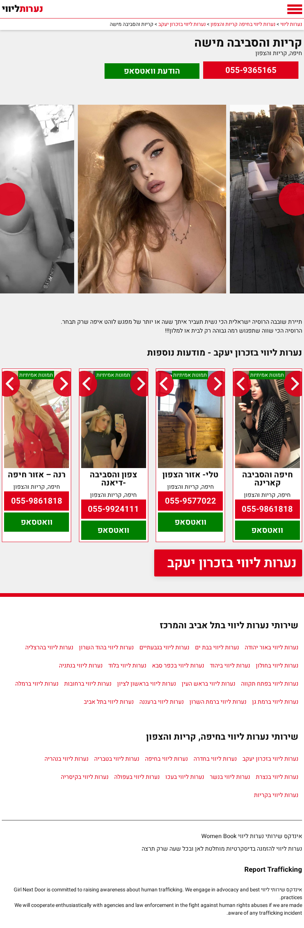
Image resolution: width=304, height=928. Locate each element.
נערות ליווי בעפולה (137, 777)
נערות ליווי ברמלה (37, 683)
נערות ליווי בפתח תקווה (269, 683)
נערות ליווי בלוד (127, 665)
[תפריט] (294, 9)
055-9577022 (190, 501)
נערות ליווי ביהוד (230, 665)
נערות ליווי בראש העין (208, 683)
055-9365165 (251, 70)
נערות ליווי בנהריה (66, 758)
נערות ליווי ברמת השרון (218, 701)
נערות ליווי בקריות (276, 795)
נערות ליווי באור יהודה (271, 647)
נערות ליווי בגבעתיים (164, 647)
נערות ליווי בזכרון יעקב (232, 563)
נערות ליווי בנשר (230, 777)
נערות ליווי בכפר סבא (178, 665)
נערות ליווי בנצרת (277, 777)
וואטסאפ (267, 530)
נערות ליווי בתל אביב (109, 701)
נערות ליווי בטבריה (116, 758)
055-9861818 (267, 509)
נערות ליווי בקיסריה (85, 777)
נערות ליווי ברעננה (161, 701)
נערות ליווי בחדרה (215, 758)
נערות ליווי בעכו (184, 777)
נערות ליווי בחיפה (166, 758)
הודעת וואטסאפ (152, 71)
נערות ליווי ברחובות (88, 683)
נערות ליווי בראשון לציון (146, 683)
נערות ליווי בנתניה (81, 665)
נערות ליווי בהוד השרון (106, 647)
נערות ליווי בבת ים (217, 647)
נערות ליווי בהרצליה (49, 647)
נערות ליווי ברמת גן (275, 701)
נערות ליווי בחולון (277, 665)
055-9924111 (113, 509)
